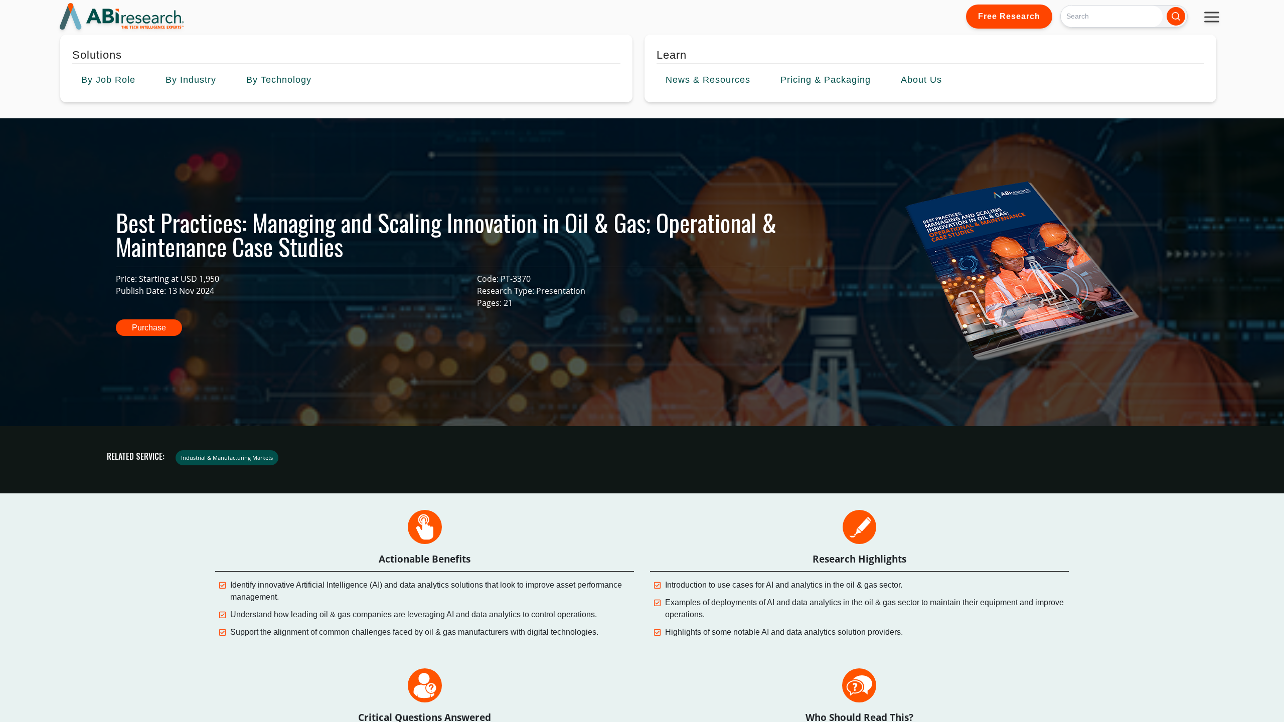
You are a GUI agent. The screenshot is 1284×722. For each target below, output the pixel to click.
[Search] (1176, 16)
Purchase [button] (149, 327)
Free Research (1009, 16)
